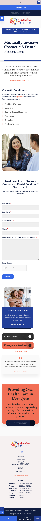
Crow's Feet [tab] (9, 120)
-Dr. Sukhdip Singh (20, 371)
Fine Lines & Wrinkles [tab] (13, 104)
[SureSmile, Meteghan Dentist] (18, 336)
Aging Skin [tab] (9, 108)
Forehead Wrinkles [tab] (12, 124)
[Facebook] (20, 452)
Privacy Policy (9, 510)
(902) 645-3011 (21, 471)
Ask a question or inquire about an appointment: (19, 237)
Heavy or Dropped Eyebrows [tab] (16, 112)
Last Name (6, 212)
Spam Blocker (7, 263)
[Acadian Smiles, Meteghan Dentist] (20, 445)
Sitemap (33, 510)
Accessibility (18, 510)
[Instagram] (22, 452)
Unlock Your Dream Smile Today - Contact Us (20, 30)
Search (27, 510)
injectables (20, 97)
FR (20, 2)
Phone (5, 229)
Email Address (8, 220)
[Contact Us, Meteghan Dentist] (18, 345)
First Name (6, 203)
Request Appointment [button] (20, 13)
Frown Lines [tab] (9, 116)
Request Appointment (19, 81)
